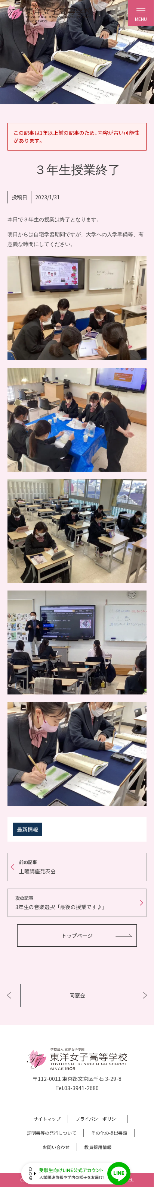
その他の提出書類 (109, 1133)
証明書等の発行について (51, 1133)
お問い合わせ (56, 1147)
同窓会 (77, 995)
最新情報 (27, 829)
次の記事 (61, 903)
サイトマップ (47, 1118)
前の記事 (37, 867)
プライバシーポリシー (98, 1118)
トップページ (77, 935)
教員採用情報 (97, 1147)
